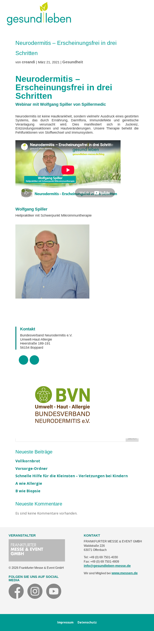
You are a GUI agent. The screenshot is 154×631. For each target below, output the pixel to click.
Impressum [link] (65, 622)
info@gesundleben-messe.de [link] (107, 566)
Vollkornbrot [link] (27, 460)
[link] (39, 23)
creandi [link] (28, 62)
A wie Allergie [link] (28, 483)
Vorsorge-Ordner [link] (31, 468)
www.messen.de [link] (125, 573)
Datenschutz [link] (87, 622)
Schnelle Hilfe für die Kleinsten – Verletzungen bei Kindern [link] (71, 475)
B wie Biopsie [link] (27, 490)
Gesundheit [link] (72, 62)
